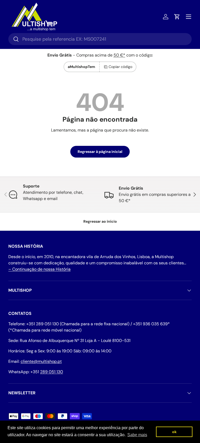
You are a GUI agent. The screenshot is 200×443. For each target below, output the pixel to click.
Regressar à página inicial (100, 151)
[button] (177, 16)
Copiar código (120, 66)
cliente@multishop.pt (41, 361)
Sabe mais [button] (137, 435)
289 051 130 (51, 372)
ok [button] (174, 432)
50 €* (119, 55)
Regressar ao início (100, 221)
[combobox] (100, 39)
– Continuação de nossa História (39, 269)
